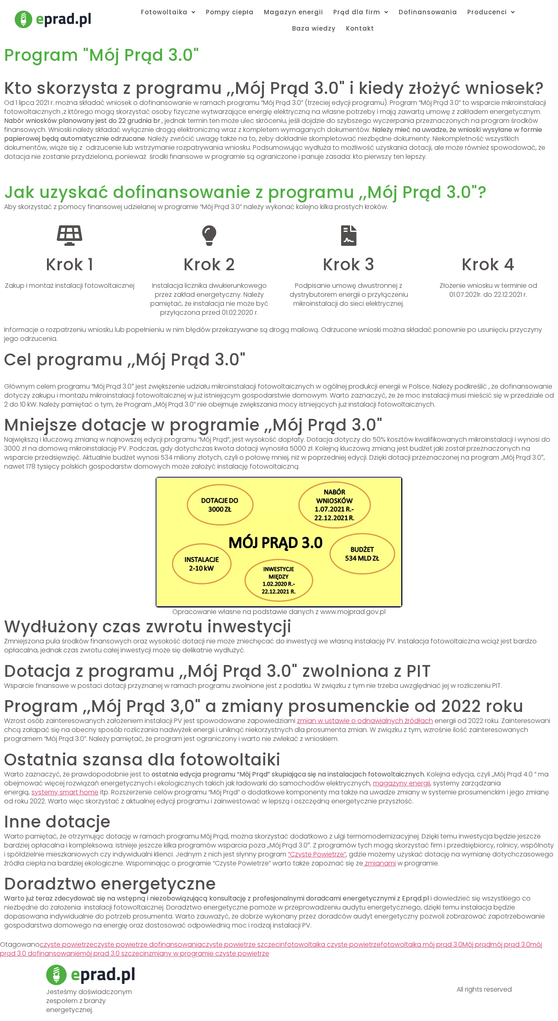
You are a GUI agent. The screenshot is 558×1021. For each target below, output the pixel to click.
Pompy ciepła (230, 12)
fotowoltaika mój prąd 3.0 (421, 944)
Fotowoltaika (164, 12)
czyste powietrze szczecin (243, 944)
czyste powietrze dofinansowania (148, 944)
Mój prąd (476, 944)
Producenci (487, 12)
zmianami (379, 863)
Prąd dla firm (356, 12)
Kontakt (360, 28)
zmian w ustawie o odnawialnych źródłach (365, 720)
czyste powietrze (67, 944)
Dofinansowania (428, 12)
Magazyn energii (293, 12)
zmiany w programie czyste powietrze (209, 953)
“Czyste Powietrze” (317, 854)
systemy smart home (64, 792)
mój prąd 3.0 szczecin (114, 953)
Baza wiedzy (314, 28)
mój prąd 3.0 (510, 944)
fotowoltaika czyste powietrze (333, 944)
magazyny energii (401, 783)
